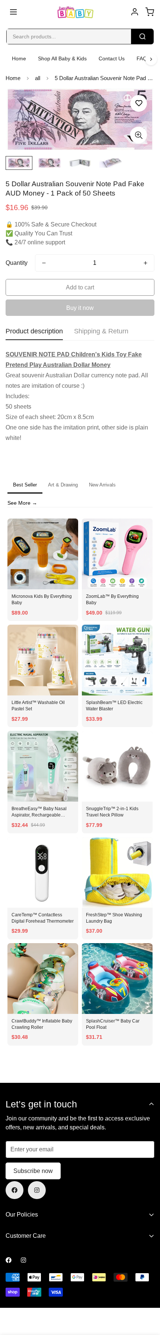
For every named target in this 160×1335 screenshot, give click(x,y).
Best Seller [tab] (25, 485)
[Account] (134, 11)
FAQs (143, 58)
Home (19, 58)
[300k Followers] (14, 1190)
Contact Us (112, 58)
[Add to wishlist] (138, 103)
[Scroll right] (151, 59)
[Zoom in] (138, 135)
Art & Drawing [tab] (63, 485)
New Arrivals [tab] (102, 485)
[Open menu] (13, 11)
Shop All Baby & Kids (62, 58)
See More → (22, 503)
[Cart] (149, 11)
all (37, 78)
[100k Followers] (37, 1190)
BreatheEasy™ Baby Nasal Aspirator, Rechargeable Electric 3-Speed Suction (39, 815)
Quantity (17, 263)
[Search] (142, 36)
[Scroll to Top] (146, 1295)
